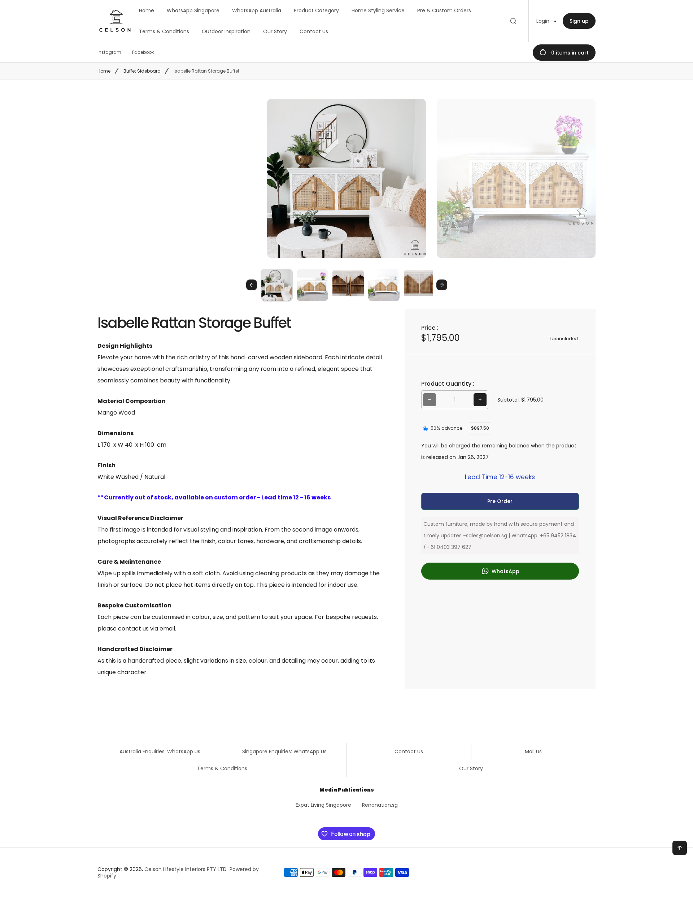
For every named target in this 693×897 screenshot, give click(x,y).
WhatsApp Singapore (193, 10)
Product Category (316, 10)
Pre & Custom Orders (444, 10)
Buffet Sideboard (142, 71)
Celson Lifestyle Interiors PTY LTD (185, 869)
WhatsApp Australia (256, 10)
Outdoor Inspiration (226, 31)
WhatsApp (504, 571)
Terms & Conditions (164, 31)
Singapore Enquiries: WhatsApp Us (284, 751)
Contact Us (314, 31)
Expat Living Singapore (323, 805)
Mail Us (533, 751)
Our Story (275, 31)
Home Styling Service (378, 10)
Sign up (579, 21)
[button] (277, 285)
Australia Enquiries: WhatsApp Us (159, 751)
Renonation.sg (380, 805)
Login (542, 21)
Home (146, 10)
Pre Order (500, 501)
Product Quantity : (447, 384)
